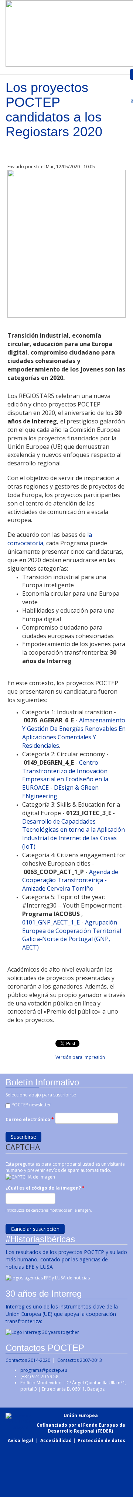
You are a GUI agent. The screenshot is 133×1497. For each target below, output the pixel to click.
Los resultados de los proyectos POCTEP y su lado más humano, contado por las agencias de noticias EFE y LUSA (66, 1259)
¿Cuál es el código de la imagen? (45, 1188)
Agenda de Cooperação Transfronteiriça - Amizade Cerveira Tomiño (70, 880)
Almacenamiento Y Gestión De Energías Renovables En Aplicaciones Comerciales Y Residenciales (74, 733)
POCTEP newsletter (31, 1105)
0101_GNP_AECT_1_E (51, 922)
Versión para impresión (80, 1057)
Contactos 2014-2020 (28, 1360)
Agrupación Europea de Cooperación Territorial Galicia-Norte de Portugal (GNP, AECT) (71, 935)
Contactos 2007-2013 (79, 1360)
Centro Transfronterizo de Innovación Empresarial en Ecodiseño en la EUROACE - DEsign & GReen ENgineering (65, 779)
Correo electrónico (30, 1119)
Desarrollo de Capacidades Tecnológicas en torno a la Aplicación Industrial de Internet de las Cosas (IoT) (73, 834)
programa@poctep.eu (43, 1370)
